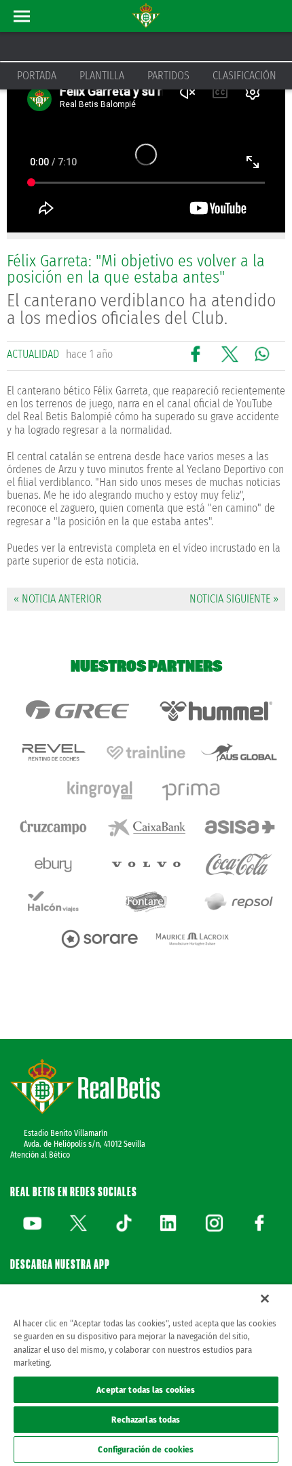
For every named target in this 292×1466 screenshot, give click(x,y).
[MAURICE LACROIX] (192, 939)
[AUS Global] (238, 753)
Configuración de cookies (146, 1449)
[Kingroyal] (99, 790)
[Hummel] (215, 711)
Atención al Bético (40, 1155)
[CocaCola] (238, 864)
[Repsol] (238, 902)
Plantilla (101, 75)
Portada (36, 75)
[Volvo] (146, 864)
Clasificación (244, 75)
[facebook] (259, 1223)
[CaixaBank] (146, 827)
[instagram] (214, 1223)
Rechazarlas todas (145, 1419)
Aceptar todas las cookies (145, 1390)
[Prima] (192, 790)
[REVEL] (53, 753)
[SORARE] (99, 939)
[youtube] (32, 1223)
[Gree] (76, 711)
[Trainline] (146, 753)
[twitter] (78, 1223)
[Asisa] (238, 827)
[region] (146, 1375)
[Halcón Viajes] (53, 902)
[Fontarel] (146, 902)
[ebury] (53, 864)
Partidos (168, 75)
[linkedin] (168, 1223)
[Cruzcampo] (53, 827)
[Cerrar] (265, 1299)
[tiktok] (123, 1223)
